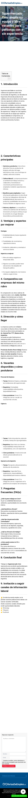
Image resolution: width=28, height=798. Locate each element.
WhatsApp (6, 608)
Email (4, 757)
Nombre (5, 754)
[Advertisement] (14, 57)
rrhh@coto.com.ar (16, 346)
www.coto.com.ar (18, 343)
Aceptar (9, 795)
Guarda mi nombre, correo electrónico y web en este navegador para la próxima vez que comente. (14, 762)
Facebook (6, 612)
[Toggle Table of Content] (8, 78)
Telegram (6, 610)
